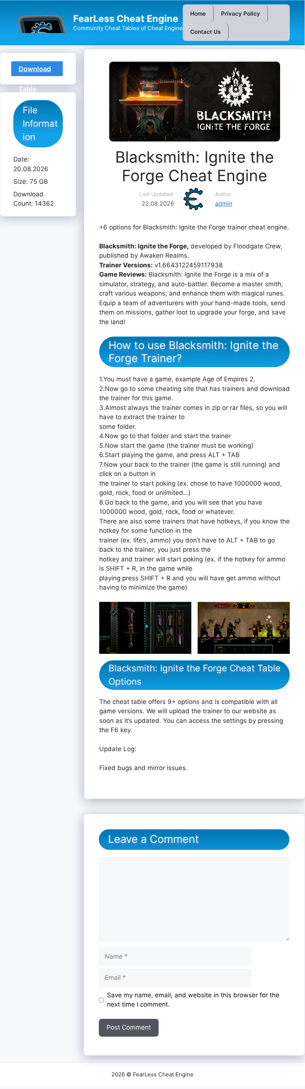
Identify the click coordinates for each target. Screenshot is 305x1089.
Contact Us (205, 31)
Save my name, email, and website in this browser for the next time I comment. (193, 999)
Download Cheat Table (35, 70)
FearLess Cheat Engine (125, 18)
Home (198, 13)
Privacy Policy (240, 13)
